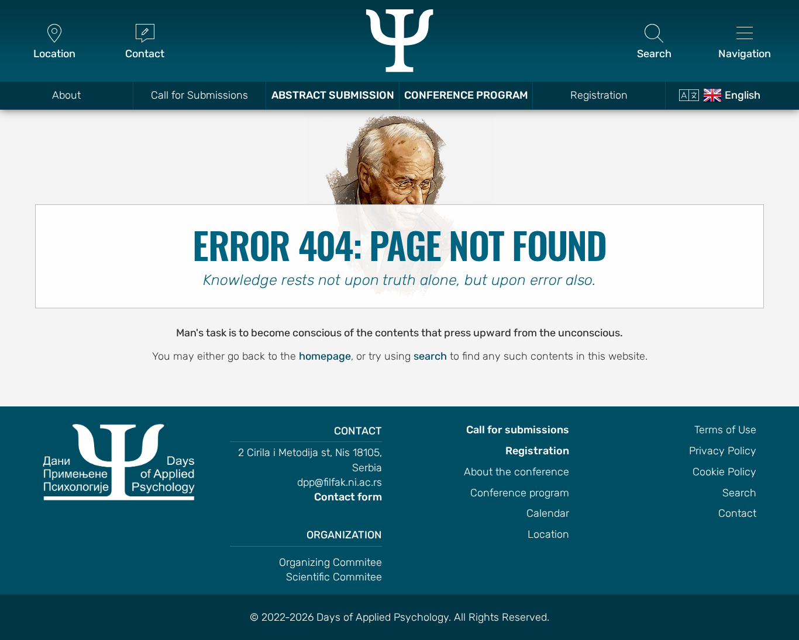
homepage (325, 356)
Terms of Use (725, 429)
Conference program (519, 492)
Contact (737, 513)
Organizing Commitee (330, 562)
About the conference (516, 471)
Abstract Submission (332, 95)
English (742, 95)
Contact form (348, 497)
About (66, 95)
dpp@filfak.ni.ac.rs (339, 482)
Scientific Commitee (334, 577)
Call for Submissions (199, 95)
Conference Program (466, 95)
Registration (599, 95)
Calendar (547, 513)
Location (548, 534)
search (430, 356)
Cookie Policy (724, 471)
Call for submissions (517, 429)
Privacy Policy (722, 450)
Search (739, 492)
